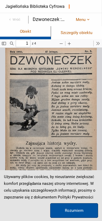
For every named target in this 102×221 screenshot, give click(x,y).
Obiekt (25, 31)
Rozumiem (74, 210)
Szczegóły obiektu (76, 32)
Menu (81, 19)
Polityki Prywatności (75, 197)
